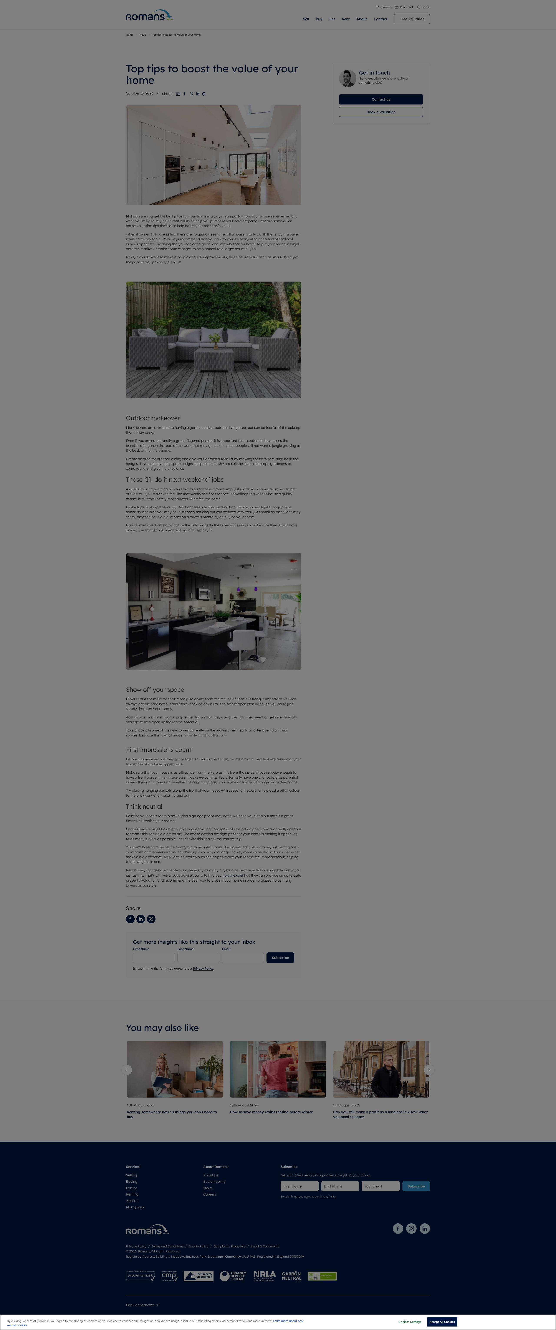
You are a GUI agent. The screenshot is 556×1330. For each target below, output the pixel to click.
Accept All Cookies (442, 1321)
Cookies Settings (410, 1321)
